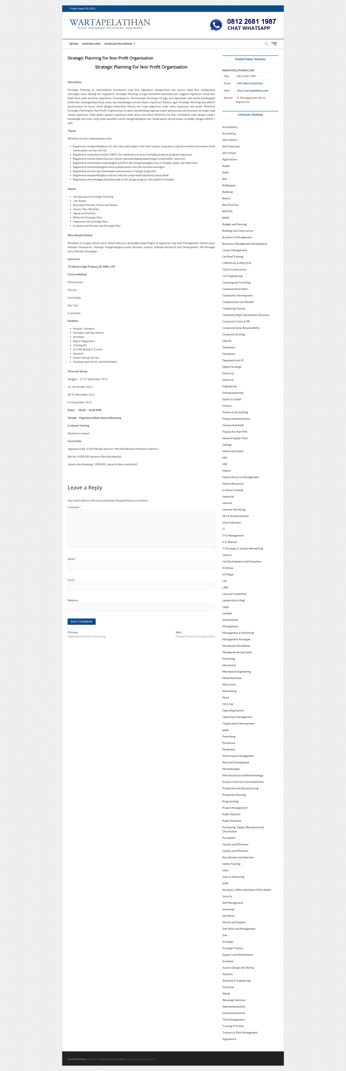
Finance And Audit (233, 425)
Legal (225, 606)
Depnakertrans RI (233, 360)
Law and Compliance (234, 593)
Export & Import (232, 399)
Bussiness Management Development (244, 243)
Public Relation (231, 814)
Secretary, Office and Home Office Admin (246, 889)
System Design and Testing (238, 967)
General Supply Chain (235, 438)
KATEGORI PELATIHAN (118, 43)
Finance (227, 405)
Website (73, 600)
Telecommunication (233, 1006)
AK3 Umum (229, 152)
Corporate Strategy (234, 334)
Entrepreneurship (232, 392)
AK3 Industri (230, 139)
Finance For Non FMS (234, 431)
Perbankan (228, 749)
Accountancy (230, 126)
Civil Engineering (232, 276)
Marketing (228, 658)
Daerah (226, 340)
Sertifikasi (228, 915)
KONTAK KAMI (91, 43)
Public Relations (231, 820)
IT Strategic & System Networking (242, 548)
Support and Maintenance (237, 954)
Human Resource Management (240, 477)
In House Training (232, 490)
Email (72, 580)
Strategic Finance (232, 948)
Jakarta (227, 554)
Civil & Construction (234, 269)
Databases (228, 347)
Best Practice (230, 204)
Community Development (237, 295)
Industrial (228, 496)
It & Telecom (229, 542)
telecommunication (233, 1013)
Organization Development (238, 723)
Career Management (234, 250)
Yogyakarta (229, 1039)
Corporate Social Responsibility (241, 327)
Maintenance (230, 619)
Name (72, 558)
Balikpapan (229, 185)
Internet (227, 503)
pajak (225, 729)
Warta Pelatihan (77, 1059)
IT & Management (233, 535)
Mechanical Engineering (236, 671)
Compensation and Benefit (238, 301)
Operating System (233, 710)
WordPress (120, 1059)
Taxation (227, 974)
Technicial (228, 987)
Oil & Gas (228, 704)
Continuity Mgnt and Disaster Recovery (246, 314)
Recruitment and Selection (238, 857)
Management (230, 626)
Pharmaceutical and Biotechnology (242, 775)
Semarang (228, 909)
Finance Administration (236, 418)
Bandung (227, 191)
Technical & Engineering (236, 980)
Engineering (229, 386)
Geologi (227, 444)
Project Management (234, 807)
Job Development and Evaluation (241, 561)
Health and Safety (233, 451)
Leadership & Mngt (233, 600)
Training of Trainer (233, 1026)
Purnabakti (229, 837)
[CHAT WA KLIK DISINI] (242, 19)
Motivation (229, 684)
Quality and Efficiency (235, 844)
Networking (229, 691)
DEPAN (73, 43)
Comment (74, 507)
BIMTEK (227, 211)
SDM (225, 883)
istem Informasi (231, 522)
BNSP (225, 217)
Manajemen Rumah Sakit (237, 652)
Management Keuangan (236, 639)
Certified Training (232, 256)
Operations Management (237, 717)
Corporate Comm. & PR (236, 321)
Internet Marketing (233, 509)
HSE (224, 464)
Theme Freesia (106, 1059)
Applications (229, 159)
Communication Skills (235, 289)
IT (223, 529)
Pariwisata (228, 742)
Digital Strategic (232, 366)
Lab (224, 580)
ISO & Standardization (235, 516)
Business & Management (237, 237)
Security (227, 896)
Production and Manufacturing (240, 788)
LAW (225, 587)
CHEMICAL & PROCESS (236, 263)
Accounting (229, 133)
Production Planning (234, 794)
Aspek (226, 165)
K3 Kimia (227, 567)
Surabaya (228, 961)
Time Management (233, 1019)
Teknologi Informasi (234, 1000)
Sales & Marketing (233, 876)
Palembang (229, 736)
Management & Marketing (238, 632)
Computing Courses (234, 308)
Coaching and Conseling (236, 282)
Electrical (228, 373)
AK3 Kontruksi (231, 146)
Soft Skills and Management (238, 928)
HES (224, 457)
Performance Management (238, 755)
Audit (225, 172)
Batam (226, 198)
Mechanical (229, 665)
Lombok (227, 613)
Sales (225, 870)
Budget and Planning (234, 224)
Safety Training (231, 863)
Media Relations (232, 678)
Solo (224, 935)
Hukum (226, 470)
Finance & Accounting (235, 412)
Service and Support (234, 922)
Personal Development (235, 762)
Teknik (226, 993)
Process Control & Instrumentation (243, 781)
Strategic (227, 941)
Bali (224, 178)
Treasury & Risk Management (240, 1032)
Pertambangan (231, 768)
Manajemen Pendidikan (236, 645)
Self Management (232, 902)
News (225, 697)
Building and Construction (237, 230)
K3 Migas (228, 574)
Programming (230, 801)
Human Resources (233, 483)
